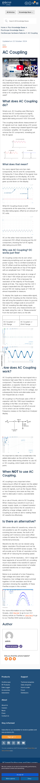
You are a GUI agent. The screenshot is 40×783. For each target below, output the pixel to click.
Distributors (24, 693)
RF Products (6, 685)
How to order (25, 687)
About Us (5, 705)
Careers (4, 708)
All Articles (11, 12)
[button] (2, 360)
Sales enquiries (26, 685)
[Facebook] (9, 743)
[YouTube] (23, 743)
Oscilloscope (6, 682)
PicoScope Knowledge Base (12, 30)
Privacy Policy (31, 748)
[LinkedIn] (18, 743)
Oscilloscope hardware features (13, 33)
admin (4, 47)
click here (29, 615)
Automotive (5, 693)
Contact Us (5, 716)
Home (3, 27)
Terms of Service (6, 750)
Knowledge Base (26, 12)
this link (16, 613)
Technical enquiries (27, 682)
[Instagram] (13, 743)
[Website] (20, 646)
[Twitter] (4, 743)
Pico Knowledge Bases (16, 27)
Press (3, 713)
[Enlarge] (35, 140)
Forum (23, 690)
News (3, 710)
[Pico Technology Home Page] (6, 3)
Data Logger (6, 687)
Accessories (6, 690)
